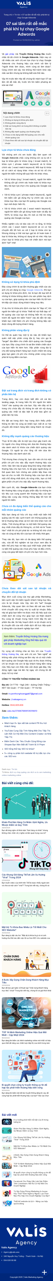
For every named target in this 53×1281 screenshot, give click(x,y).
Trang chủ (8, 14)
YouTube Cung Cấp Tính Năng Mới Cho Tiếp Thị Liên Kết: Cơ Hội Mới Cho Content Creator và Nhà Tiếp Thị (27, 733)
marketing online (14, 775)
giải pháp (9, 54)
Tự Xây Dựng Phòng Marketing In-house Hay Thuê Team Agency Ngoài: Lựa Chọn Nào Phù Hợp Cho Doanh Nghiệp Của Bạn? (32, 1193)
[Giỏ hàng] (50, 4)
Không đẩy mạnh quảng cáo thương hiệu (22, 132)
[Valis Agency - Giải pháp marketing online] (23, 4)
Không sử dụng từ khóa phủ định (19, 120)
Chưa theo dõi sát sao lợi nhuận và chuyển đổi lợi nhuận (26, 141)
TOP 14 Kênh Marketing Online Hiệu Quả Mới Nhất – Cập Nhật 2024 (24, 1033)
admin (37, 40)
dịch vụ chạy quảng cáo (20, 772)
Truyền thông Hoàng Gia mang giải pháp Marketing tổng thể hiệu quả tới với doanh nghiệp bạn (26, 640)
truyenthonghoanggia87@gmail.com (25, 693)
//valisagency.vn (18, 699)
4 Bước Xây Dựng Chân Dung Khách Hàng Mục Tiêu (25, 981)
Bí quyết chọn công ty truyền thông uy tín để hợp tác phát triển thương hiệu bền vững (24, 1086)
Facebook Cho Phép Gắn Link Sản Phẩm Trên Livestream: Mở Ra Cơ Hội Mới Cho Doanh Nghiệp (31, 1183)
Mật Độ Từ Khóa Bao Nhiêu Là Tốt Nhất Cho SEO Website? (24, 928)
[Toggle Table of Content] (46, 113)
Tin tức (17, 14)
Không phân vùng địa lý (15, 123)
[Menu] (3, 4)
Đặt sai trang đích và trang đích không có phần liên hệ (25, 127)
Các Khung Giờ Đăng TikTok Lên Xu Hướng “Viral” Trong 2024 (23, 876)
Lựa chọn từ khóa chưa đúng (17, 117)
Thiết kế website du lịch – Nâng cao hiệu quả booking (31, 1202)
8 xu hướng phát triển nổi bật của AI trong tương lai (31, 1121)
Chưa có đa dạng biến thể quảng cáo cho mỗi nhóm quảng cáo (25, 136)
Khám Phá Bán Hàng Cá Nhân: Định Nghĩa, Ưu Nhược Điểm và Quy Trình (25, 823)
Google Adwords (35, 290)
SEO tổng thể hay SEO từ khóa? (19, 749)
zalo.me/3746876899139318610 (22, 711)
